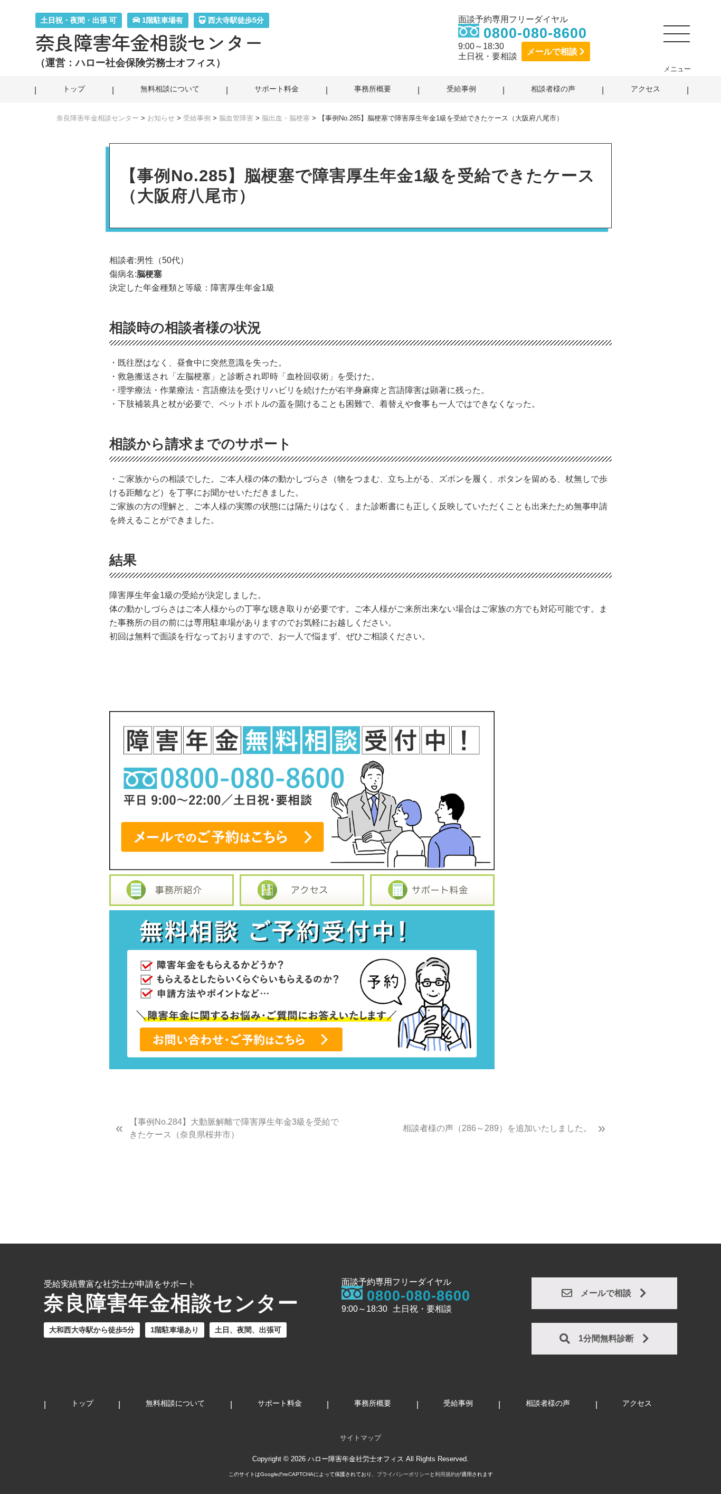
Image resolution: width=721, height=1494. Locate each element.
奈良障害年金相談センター (149, 42)
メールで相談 (553, 51)
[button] (677, 38)
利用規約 (445, 1474)
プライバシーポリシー (403, 1474)
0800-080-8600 (535, 33)
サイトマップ (360, 1438)
